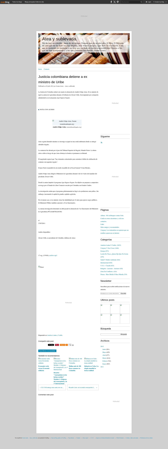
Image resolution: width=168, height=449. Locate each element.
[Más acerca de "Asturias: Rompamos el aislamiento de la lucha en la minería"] (125, 318)
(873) (105, 251)
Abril (104, 355)
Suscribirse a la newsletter (47, 351)
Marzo (104, 358)
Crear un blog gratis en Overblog (58, 438)
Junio (104, 349)
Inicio (40, 69)
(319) (114, 274)
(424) (109, 271)
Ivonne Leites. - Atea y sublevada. (30, 438)
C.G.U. (92, 438)
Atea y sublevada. (59, 38)
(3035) (111, 245)
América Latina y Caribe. (55, 335)
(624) (107, 266)
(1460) (110, 248)
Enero (104, 364)
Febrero (104, 361)
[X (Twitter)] (114, 2)
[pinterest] (117, 2)
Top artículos (71, 438)
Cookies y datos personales (132, 438)
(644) (106, 263)
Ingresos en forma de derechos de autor (105, 438)
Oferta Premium (120, 438)
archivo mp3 (53, 255)
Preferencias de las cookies (146, 438)
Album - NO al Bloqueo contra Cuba (112, 215)
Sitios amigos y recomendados (110, 227)
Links (102, 224)
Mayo (104, 352)
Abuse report (85, 438)
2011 (102, 367)
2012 (102, 346)
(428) (112, 268)
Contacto (46, 69)
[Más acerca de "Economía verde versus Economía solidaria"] (115, 309)
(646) (110, 260)
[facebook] (111, 2)
